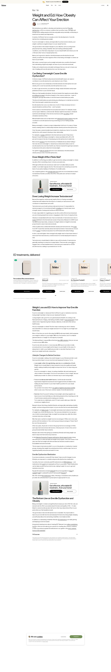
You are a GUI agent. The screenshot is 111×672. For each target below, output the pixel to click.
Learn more (62, 291)
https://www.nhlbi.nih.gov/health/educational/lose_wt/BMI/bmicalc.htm (50, 596)
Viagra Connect (43, 298)
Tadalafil (31, 298)
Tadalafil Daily (36, 298)
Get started (65, 1)
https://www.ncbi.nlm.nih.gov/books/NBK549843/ (45, 612)
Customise (63, 636)
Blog (33, 10)
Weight (47, 5)
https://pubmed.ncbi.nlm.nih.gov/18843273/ (51, 570)
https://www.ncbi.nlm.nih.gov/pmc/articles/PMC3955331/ (47, 582)
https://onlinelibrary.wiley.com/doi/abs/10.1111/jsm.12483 (46, 559)
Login (102, 5)
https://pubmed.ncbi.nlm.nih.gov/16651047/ (63, 587)
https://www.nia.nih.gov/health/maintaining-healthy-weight (47, 591)
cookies (40, 637)
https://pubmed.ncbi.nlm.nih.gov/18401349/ (68, 554)
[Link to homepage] (23, 5)
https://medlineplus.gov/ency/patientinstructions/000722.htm (48, 564)
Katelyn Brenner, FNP (45, 23)
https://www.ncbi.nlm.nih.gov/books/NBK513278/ (52, 544)
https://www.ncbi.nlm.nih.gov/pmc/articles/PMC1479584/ (59, 601)
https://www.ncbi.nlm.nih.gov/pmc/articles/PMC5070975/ (47, 607)
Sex (55, 5)
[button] (106, 276)
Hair (52, 5)
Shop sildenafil (56, 189)
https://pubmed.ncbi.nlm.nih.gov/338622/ (43, 576)
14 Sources (36, 534)
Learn (59, 5)
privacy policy (45, 641)
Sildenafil (28, 298)
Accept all (76, 636)
